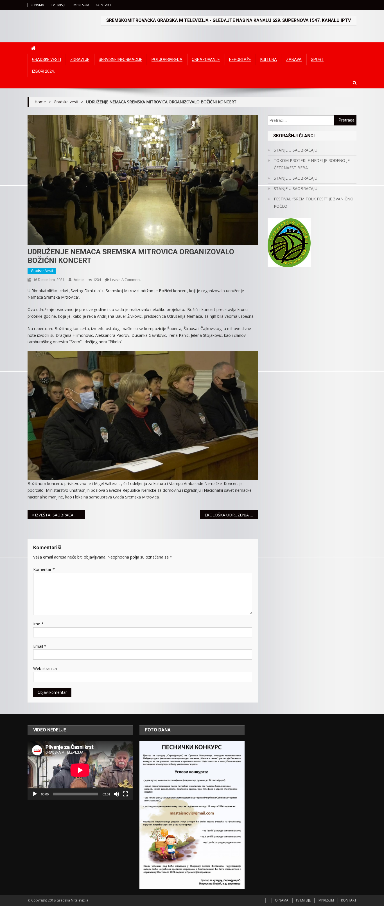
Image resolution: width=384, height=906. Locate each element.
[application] (80, 770)
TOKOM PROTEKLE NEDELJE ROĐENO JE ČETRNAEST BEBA (312, 164)
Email (39, 646)
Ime (38, 623)
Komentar (44, 569)
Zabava (294, 59)
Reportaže (240, 59)
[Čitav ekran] (125, 794)
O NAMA (37, 5)
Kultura (268, 59)
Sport (317, 59)
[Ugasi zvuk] (116, 794)
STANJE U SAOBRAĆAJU (295, 150)
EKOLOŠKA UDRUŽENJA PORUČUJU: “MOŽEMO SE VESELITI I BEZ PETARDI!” (231, 515)
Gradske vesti (46, 59)
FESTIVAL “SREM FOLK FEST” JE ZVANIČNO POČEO (313, 202)
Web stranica (45, 668)
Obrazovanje (206, 59)
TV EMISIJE (58, 5)
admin (79, 280)
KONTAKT (103, 5)
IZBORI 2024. (43, 71)
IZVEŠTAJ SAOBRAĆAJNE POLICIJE (60, 515)
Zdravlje (79, 59)
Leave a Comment (125, 279)
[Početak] (35, 794)
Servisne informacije (120, 59)
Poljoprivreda (167, 59)
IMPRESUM (81, 5)
